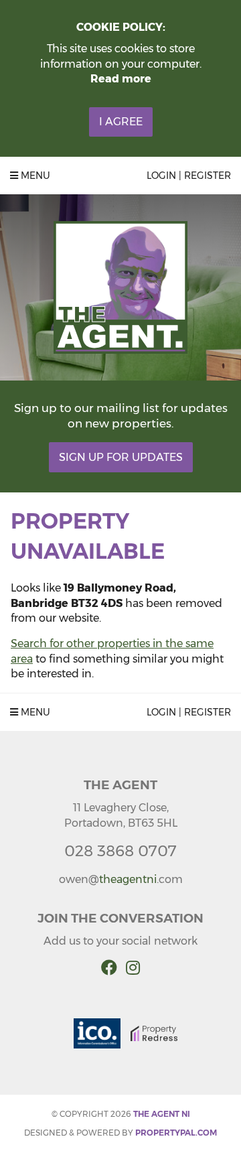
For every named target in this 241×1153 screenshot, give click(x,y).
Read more (120, 78)
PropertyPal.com (176, 1133)
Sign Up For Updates (121, 457)
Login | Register (189, 175)
